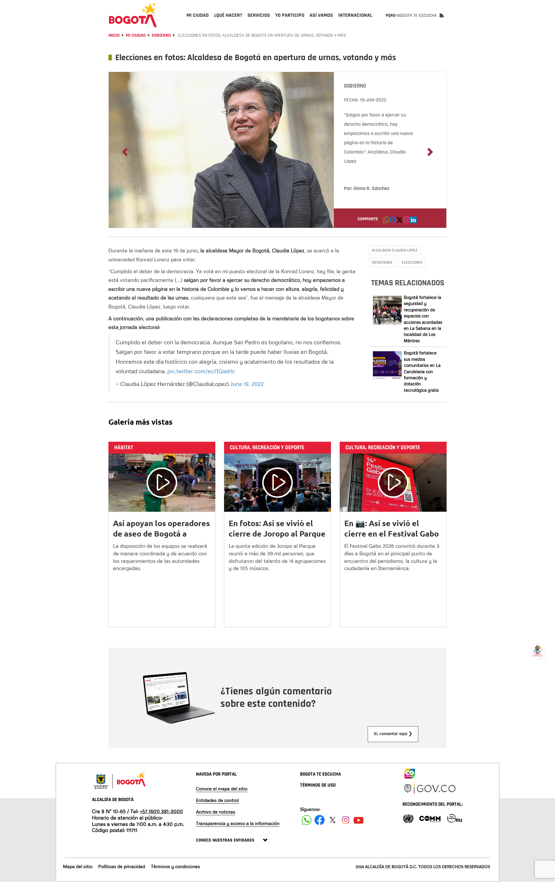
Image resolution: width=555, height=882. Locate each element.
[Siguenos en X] (333, 820)
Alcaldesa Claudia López (394, 250)
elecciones (412, 262)
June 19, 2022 (247, 383)
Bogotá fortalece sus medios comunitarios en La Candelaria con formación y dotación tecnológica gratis (422, 371)
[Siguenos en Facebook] (306, 820)
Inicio (114, 35)
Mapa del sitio (77, 866)
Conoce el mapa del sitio (221, 789)
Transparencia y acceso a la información (238, 823)
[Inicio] (133, 15)
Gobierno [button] (355, 86)
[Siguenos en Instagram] (346, 820)
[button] (386, 221)
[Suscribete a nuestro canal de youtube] (359, 820)
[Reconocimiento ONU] (408, 818)
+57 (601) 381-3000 (161, 811)
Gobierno (161, 35)
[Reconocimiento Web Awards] (454, 818)
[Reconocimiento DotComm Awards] (429, 818)
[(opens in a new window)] (406, 221)
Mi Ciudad (136, 35)
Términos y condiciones (175, 866)
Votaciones (382, 262)
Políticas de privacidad (121, 866)
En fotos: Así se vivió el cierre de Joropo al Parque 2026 (277, 533)
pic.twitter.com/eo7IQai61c (201, 370)
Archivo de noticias (215, 812)
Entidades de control (217, 800)
